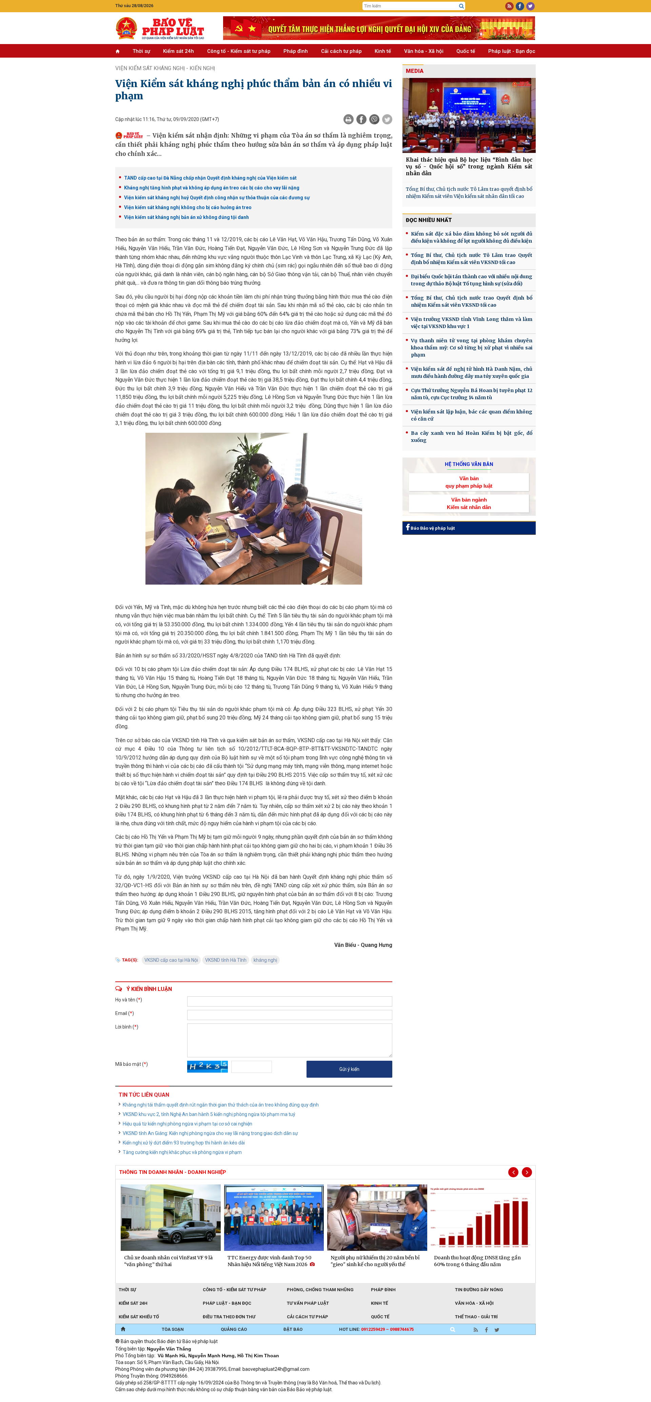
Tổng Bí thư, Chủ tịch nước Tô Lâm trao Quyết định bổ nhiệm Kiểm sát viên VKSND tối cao (471, 258)
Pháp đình (295, 51)
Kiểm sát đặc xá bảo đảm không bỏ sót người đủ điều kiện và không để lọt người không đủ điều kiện (471, 237)
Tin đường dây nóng (479, 1289)
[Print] (348, 119)
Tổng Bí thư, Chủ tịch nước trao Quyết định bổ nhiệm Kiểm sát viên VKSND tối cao (471, 301)
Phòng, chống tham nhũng (320, 1289)
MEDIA (414, 71)
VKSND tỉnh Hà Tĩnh (225, 960)
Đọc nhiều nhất (429, 220)
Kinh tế (383, 51)
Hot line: (376, 1329)
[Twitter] (387, 119)
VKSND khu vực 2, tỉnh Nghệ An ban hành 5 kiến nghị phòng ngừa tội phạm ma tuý (209, 1114)
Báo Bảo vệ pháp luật (432, 528)
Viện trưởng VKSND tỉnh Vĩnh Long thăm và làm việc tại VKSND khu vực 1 (471, 322)
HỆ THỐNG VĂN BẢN (469, 464)
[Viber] (374, 119)
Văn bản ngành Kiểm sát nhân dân (469, 503)
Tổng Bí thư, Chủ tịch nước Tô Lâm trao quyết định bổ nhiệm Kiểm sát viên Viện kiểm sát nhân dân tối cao (469, 192)
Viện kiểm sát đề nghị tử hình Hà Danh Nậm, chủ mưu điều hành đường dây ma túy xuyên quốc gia (471, 372)
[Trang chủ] (123, 1329)
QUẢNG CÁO (234, 1329)
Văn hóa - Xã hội (423, 51)
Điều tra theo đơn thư (229, 1316)
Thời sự (141, 51)
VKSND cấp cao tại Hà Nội (171, 960)
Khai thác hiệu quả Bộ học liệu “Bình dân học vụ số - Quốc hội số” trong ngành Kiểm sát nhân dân (469, 167)
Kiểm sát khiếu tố (139, 1316)
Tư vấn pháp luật (308, 1303)
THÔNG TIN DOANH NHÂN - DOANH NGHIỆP (172, 1172)
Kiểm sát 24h (178, 51)
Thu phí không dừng (236, 1398)
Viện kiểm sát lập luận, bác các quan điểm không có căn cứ (471, 415)
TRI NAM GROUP (135, 1398)
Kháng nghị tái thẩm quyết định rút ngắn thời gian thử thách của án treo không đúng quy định (221, 1105)
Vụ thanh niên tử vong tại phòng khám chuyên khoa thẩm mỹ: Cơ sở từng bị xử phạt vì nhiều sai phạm (471, 348)
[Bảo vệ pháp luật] (164, 28)
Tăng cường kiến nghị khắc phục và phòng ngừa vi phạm (182, 1152)
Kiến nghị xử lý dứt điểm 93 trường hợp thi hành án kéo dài (184, 1142)
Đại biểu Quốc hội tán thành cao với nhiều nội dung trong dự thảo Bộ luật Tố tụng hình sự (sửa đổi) (471, 280)
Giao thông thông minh (184, 1398)
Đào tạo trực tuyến (283, 1398)
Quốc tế (465, 51)
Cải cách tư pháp (341, 51)
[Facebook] (361, 119)
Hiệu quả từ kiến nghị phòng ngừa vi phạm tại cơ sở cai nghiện (187, 1123)
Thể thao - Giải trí (476, 1316)
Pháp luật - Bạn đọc (511, 51)
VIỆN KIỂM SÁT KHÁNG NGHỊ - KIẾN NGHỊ (165, 68)
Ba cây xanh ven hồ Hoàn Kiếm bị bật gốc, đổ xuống (471, 436)
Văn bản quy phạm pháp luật (469, 481)
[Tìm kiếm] (461, 6)
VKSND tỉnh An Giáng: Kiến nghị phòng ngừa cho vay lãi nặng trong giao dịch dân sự (210, 1133)
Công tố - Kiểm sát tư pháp (239, 51)
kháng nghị (265, 960)
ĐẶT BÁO (292, 1329)
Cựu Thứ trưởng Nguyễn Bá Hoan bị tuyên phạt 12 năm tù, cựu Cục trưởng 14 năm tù (471, 394)
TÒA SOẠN (173, 1329)
